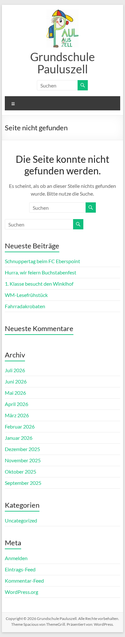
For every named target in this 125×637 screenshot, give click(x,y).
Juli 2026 (15, 370)
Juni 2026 (16, 381)
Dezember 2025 (22, 449)
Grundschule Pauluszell (62, 63)
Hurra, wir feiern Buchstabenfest (40, 272)
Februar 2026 (20, 426)
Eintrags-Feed (20, 569)
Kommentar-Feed (24, 580)
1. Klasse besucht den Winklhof (39, 284)
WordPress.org (21, 592)
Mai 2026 (15, 393)
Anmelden (16, 558)
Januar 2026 (18, 438)
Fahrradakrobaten (25, 306)
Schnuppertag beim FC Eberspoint (42, 261)
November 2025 (23, 460)
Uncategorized (21, 520)
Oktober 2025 (20, 471)
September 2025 (23, 483)
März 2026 (17, 415)
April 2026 (16, 404)
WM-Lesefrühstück (26, 295)
